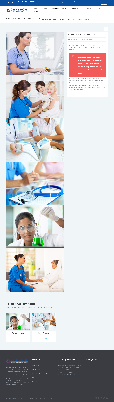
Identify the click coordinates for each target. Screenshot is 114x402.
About (44, 8)
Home (35, 8)
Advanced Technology (78, 39)
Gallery (68, 19)
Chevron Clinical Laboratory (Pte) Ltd (53, 19)
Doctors (73, 8)
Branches (35, 365)
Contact (35, 12)
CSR (97, 8)
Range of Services (58, 8)
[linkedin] (101, 398)
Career (34, 377)
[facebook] (99, 398)
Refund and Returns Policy (41, 373)
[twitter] (96, 398)
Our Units (86, 8)
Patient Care (48, 339)
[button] (105, 10)
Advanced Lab (18, 333)
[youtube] (107, 398)
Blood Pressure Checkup (43, 334)
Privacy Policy (37, 369)
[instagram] (104, 398)
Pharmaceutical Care (17, 339)
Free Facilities (90, 39)
